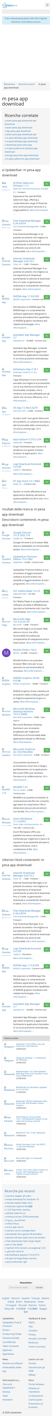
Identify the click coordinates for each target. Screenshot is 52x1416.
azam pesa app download (19, 127)
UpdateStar (18, 562)
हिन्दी (26, 1312)
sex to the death (14, 1244)
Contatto (33, 1330)
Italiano (45, 1298)
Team (5, 1395)
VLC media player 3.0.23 (26, 590)
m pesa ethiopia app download (21, 137)
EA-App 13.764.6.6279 (25, 407)
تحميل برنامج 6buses (15, 1220)
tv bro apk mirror (15, 1227)
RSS (4, 1371)
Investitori (8, 1399)
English (5, 1298)
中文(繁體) (33, 1308)
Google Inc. (18, 538)
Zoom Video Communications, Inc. (28, 824)
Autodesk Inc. (19, 340)
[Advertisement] (26, 53)
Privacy (32, 1334)
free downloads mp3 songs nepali (23, 1241)
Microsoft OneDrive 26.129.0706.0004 (24, 750)
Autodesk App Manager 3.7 (26, 336)
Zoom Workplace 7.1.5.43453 (22, 820)
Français (35, 1298)
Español (26, 1298)
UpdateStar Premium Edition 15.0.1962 (25, 558)
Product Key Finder (12, 1334)
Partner (32, 1363)
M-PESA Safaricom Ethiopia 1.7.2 (23, 184)
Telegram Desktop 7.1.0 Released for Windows (31, 1059)
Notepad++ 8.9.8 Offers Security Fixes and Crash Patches (30, 1045)
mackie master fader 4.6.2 (19, 1202)
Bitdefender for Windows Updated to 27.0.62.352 (31, 1088)
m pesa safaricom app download (22, 158)
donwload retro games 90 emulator (24, 1234)
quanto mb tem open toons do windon (25, 1237)
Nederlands (30, 1301)
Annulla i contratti (38, 1338)
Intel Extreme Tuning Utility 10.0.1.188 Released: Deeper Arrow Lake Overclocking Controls (31, 1119)
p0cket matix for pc (16, 1213)
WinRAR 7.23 (20, 787)
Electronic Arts (19, 411)
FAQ (31, 1326)
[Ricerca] (47, 11)
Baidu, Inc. (17, 484)
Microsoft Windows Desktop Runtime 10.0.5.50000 (24, 711)
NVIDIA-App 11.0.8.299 (26, 296)
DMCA (32, 1322)
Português (11, 1305)
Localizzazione (36, 1395)
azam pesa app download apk (21, 134)
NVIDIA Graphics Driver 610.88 (26, 679)
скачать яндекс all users (18, 1195)
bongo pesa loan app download (22, 155)
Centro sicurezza (37, 1346)
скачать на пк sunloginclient (20, 1230)
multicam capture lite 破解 (19, 1206)
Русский (22, 1305)
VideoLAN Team (20, 594)
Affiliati (32, 1374)
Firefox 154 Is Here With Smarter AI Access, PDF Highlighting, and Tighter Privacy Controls (32, 1172)
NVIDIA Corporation (21, 299)
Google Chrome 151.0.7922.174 (22, 534)
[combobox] (23, 11)
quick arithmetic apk (16, 1261)
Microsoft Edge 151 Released (29, 1158)
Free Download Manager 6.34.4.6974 (27, 222)
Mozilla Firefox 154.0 (24, 649)
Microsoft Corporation (22, 717)
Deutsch (15, 1298)
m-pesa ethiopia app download (22, 141)
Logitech (17, 470)
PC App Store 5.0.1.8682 (26, 481)
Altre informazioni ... (36, 251)
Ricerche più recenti (20, 1191)
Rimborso (33, 1342)
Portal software (36, 1384)
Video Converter (11, 1346)
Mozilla (16, 653)
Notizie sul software (13, 1363)
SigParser (7, 1350)
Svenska (33, 1305)
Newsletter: (26, 1282)
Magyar (43, 1308)
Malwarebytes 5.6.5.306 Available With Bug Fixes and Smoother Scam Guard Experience (32, 1073)
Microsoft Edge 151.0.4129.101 (21, 620)
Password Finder (11, 1338)
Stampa (6, 1391)
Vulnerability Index (12, 1367)
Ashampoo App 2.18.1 (25, 369)
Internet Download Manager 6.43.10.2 (24, 260)
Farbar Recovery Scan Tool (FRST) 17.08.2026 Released (30, 1145)
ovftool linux (12, 1223)
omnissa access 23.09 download (22, 1216)
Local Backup (9, 1342)
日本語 (11, 1301)
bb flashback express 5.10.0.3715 (22, 1254)
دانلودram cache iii (15, 1251)
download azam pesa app (19, 144)
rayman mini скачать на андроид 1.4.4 (25, 1247)
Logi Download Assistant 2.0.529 (27, 465)
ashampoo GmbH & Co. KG (24, 372)
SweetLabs (17, 442)
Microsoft (17, 624)
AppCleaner (8, 1353)
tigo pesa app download (18, 131)
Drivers (6, 1330)
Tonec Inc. (17, 264)
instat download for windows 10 (22, 1199)
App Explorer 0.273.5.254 (27, 439)
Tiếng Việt (9, 1308)
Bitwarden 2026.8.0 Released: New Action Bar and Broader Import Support (31, 1103)
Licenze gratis (35, 1399)
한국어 (19, 1301)
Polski (41, 1301)
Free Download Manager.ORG (26, 226)
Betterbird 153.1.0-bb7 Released (30, 1132)
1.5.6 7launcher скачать (18, 1209)
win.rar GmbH (19, 790)
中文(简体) (21, 1308)
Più (46, 184)
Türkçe (42, 1305)
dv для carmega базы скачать (21, 1258)
